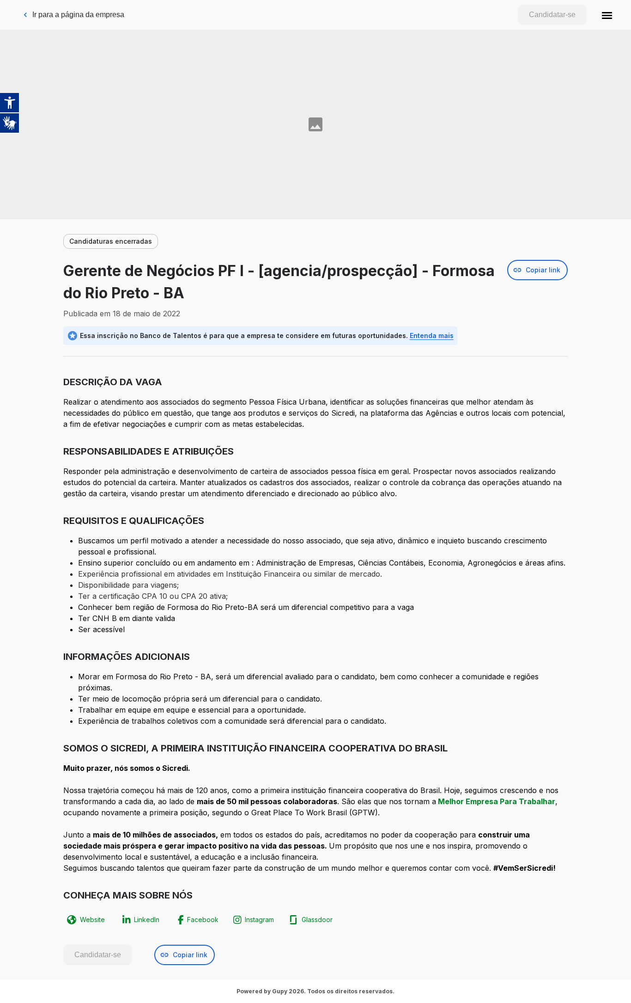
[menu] (607, 15)
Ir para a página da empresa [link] (78, 14)
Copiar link (543, 270)
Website (92, 919)
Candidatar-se (552, 14)
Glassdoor (317, 919)
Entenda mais (432, 335)
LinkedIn (146, 919)
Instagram (259, 919)
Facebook (202, 919)
